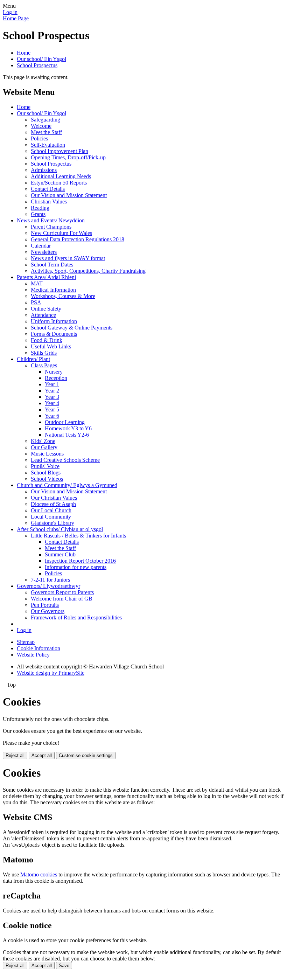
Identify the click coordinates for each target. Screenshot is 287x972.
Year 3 (52, 397)
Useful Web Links (51, 346)
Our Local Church (51, 510)
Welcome (41, 126)
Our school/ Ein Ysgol (41, 59)
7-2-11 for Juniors (50, 580)
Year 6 (52, 416)
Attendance (43, 315)
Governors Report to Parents (62, 592)
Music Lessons (47, 454)
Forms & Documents (54, 334)
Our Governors (47, 611)
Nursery (54, 372)
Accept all (41, 755)
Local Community (51, 517)
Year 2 (52, 391)
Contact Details (48, 189)
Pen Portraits (45, 605)
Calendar (41, 246)
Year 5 (52, 409)
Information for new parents (75, 567)
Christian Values (49, 201)
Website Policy (33, 655)
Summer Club (60, 554)
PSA (36, 302)
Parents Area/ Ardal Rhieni (46, 277)
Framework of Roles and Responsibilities (76, 617)
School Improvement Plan (59, 151)
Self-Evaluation (48, 145)
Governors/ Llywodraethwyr (48, 586)
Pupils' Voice (45, 466)
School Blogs (46, 472)
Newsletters (44, 252)
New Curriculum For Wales (61, 233)
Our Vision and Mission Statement (69, 195)
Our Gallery (44, 447)
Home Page (16, 18)
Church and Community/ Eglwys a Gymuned (67, 485)
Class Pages (44, 365)
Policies (39, 138)
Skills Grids (44, 353)
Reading (40, 208)
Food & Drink (46, 340)
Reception (56, 378)
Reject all (15, 755)
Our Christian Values (54, 498)
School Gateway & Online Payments (71, 328)
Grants (38, 214)
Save (64, 965)
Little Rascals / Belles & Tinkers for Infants (78, 536)
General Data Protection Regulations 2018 (77, 239)
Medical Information (53, 290)
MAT (37, 283)
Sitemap (26, 642)
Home (23, 53)
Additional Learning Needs (61, 176)
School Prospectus (37, 65)
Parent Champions (51, 227)
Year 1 (52, 384)
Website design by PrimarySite (50, 673)
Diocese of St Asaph (53, 504)
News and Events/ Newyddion (51, 220)
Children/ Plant (33, 359)
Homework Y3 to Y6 (68, 428)
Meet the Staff (46, 132)
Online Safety (46, 309)
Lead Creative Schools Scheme (65, 460)
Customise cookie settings (86, 755)
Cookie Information (38, 648)
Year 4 (52, 403)
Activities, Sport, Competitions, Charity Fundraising (88, 271)
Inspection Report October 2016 (80, 561)
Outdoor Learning (65, 422)
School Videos (47, 479)
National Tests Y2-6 (67, 435)
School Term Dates (52, 265)
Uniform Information (54, 321)
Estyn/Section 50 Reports (59, 183)
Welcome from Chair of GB (61, 599)
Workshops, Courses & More (63, 296)
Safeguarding (45, 120)
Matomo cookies (38, 874)
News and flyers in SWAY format (68, 258)
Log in (10, 12)
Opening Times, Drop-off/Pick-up (68, 157)
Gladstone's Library (52, 523)
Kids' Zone (43, 441)
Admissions (44, 170)
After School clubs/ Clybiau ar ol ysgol (60, 529)
